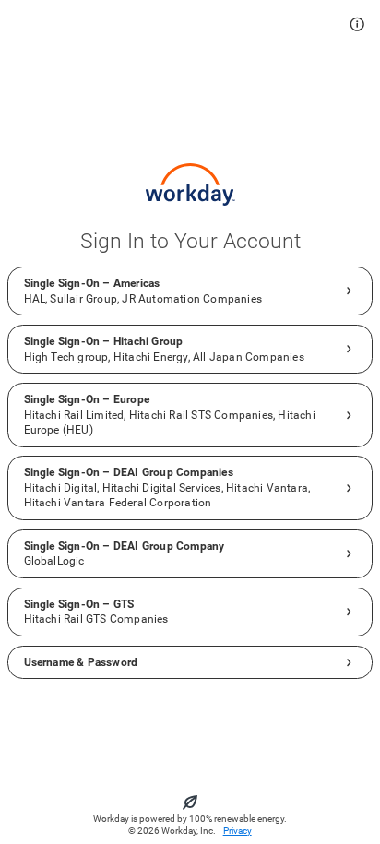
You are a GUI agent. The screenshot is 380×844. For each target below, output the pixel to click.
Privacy (237, 831)
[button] (357, 24)
